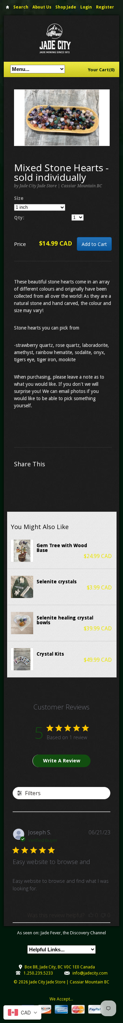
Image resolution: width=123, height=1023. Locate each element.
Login (86, 7)
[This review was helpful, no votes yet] (90, 915)
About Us (41, 7)
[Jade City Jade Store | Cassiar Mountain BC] (61, 38)
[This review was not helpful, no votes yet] (103, 915)
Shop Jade (65, 7)
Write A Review (61, 760)
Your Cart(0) (101, 69)
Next (104, 124)
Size (19, 198)
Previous (19, 124)
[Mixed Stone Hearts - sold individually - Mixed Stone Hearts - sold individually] (62, 118)
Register (105, 7)
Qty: (19, 217)
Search (20, 7)
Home (7, 8)
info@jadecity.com (90, 973)
